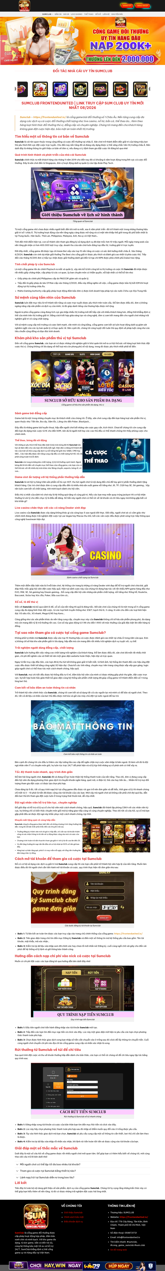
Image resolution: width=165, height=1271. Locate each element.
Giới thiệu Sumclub (73, 1212)
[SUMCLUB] (27, 6)
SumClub (19, 1232)
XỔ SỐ (98, 14)
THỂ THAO (88, 14)
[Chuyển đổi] (17, 1165)
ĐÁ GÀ (66, 14)
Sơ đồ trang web (118, 1249)
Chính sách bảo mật (74, 1217)
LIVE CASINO (76, 14)
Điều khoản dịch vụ (73, 1221)
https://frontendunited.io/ (49, 117)
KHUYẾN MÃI (117, 14)
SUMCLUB (46, 14)
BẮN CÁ (58, 14)
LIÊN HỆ (106, 14)
